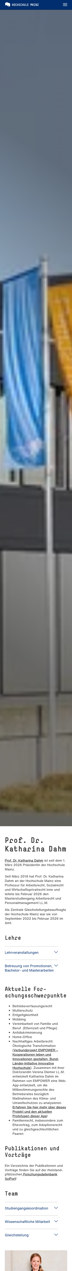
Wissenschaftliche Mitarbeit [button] (27, 1221)
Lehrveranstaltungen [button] (22, 952)
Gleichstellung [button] (17, 1234)
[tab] (31, 952)
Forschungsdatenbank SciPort (31, 1176)
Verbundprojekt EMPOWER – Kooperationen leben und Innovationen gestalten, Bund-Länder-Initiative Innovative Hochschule (35, 1059)
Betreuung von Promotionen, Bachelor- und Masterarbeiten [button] (29, 968)
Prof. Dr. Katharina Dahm (24, 860)
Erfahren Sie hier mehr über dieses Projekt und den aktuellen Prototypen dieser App (39, 1111)
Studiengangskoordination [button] (26, 1208)
